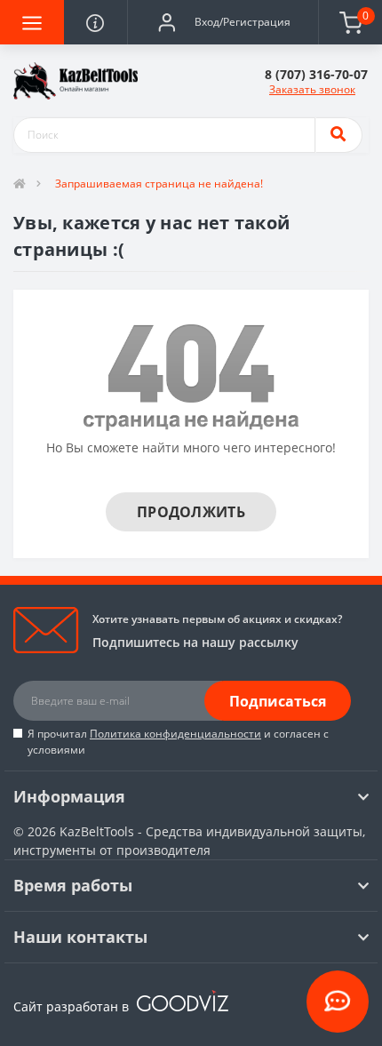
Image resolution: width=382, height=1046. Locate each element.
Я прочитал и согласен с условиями (178, 741)
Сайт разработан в (72, 1006)
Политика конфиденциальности (175, 733)
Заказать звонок (312, 89)
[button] (222, 22)
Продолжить (191, 512)
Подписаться (277, 701)
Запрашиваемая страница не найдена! (159, 183)
